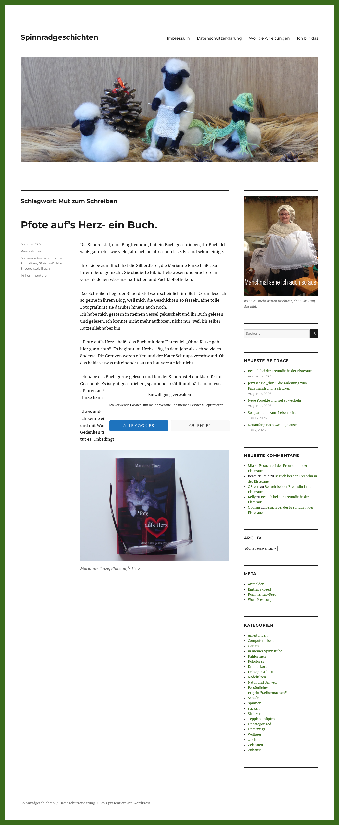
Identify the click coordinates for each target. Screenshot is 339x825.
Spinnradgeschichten (59, 37)
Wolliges (255, 734)
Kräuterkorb (257, 667)
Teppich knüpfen (261, 719)
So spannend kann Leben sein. (272, 413)
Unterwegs (256, 729)
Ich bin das (307, 38)
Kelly (252, 497)
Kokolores (256, 662)
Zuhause (255, 750)
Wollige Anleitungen (269, 38)
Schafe (253, 698)
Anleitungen (258, 635)
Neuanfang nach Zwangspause (272, 425)
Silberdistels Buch (35, 268)
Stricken (254, 714)
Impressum (178, 38)
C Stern (253, 487)
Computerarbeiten (262, 641)
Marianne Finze (33, 258)
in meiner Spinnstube (265, 651)
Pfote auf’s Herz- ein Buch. (89, 225)
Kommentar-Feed (262, 595)
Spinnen (254, 703)
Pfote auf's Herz (51, 263)
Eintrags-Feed (259, 589)
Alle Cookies (138, 425)
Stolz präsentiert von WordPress (125, 803)
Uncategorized (259, 724)
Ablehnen (200, 425)
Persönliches (31, 251)
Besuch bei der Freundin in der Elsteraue (280, 371)
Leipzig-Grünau (260, 672)
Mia (251, 466)
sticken (254, 708)
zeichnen (255, 740)
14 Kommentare (34, 275)
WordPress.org (259, 600)
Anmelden (256, 584)
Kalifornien (257, 656)
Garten (253, 646)
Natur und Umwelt (262, 682)
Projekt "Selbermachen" (267, 693)
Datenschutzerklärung (219, 38)
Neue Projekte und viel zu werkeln (274, 400)
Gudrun (254, 507)
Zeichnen (255, 745)
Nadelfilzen (257, 677)
